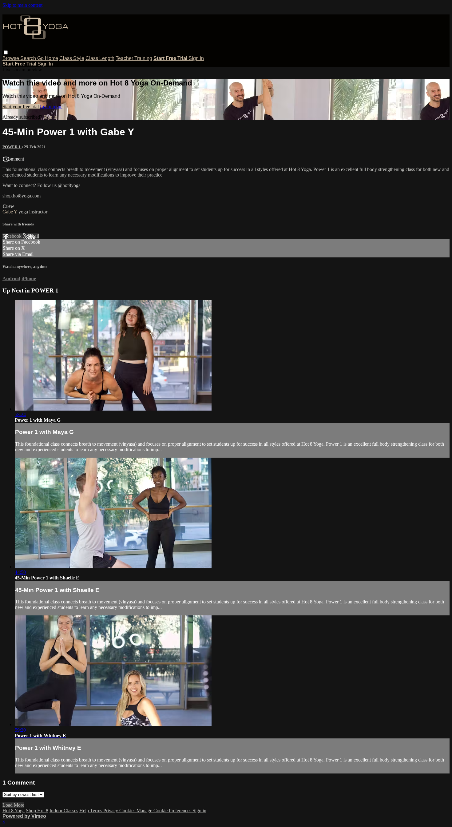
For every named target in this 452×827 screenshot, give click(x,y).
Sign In (45, 63)
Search (28, 58)
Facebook (12, 236)
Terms (96, 810)
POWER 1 (12, 147)
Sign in (196, 58)
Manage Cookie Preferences (164, 810)
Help (84, 810)
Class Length (99, 58)
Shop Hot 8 (37, 810)
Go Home (47, 58)
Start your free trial (21, 106)
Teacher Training (134, 58)
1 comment (13, 158)
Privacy (111, 810)
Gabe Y (10, 211)
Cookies (128, 810)
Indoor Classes (64, 810)
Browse (11, 58)
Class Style (71, 58)
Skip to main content (22, 5)
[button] (6, 52)
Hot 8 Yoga (13, 810)
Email (33, 236)
